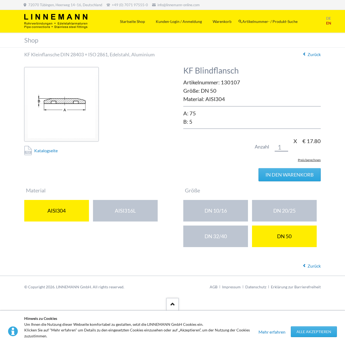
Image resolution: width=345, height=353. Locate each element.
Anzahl (262, 147)
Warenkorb (222, 21)
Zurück (314, 54)
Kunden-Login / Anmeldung (179, 21)
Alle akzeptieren (313, 331)
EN (328, 23)
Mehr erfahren (271, 331)
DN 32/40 (216, 236)
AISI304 (56, 210)
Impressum (231, 287)
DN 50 (284, 236)
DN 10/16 (216, 210)
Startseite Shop (132, 21)
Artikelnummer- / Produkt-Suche (270, 21)
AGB (214, 287)
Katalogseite (46, 150)
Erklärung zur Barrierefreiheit (296, 287)
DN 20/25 (284, 210)
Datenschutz (255, 287)
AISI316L (125, 210)
